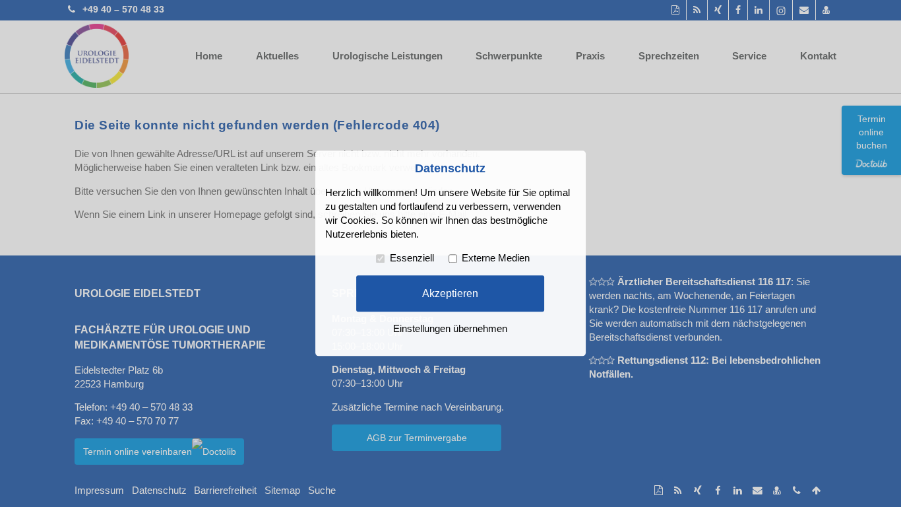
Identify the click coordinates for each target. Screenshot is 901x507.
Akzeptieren (450, 293)
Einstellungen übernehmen (450, 329)
